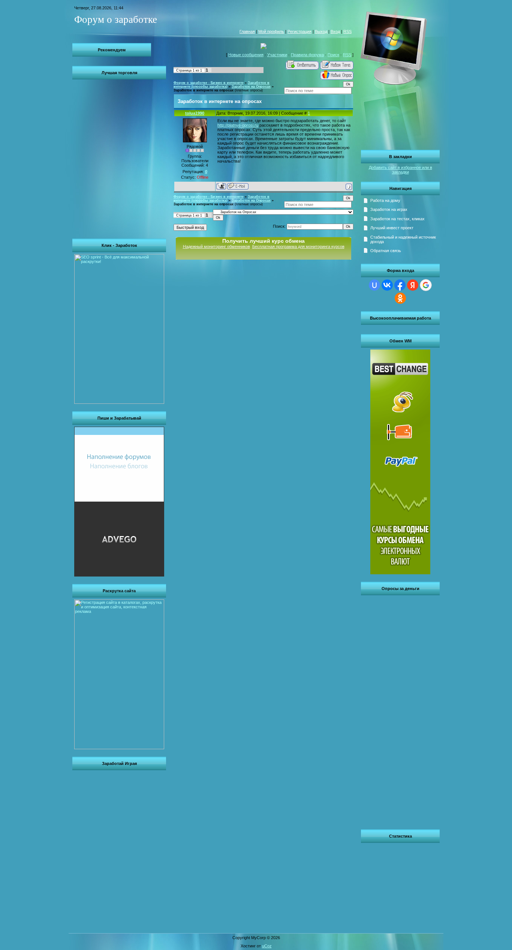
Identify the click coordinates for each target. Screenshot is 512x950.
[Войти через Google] (426, 285)
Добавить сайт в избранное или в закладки (400, 169)
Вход (335, 31)
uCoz (267, 946)
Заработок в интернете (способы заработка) (221, 84)
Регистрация (299, 31)
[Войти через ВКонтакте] (387, 285)
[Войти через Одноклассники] (400, 298)
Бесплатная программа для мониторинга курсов (298, 246)
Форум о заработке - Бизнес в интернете (209, 83)
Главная (247, 31)
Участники (277, 54)
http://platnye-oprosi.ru (237, 125)
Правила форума (307, 54)
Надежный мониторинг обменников (216, 246)
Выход (321, 31)
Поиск (333, 54)
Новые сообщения (245, 54)
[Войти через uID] (374, 285)
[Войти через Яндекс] (412, 285)
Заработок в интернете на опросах (204, 90)
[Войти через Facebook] (400, 285)
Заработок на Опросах (251, 86)
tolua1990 (194, 113)
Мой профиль (271, 31)
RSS (347, 31)
